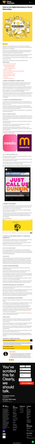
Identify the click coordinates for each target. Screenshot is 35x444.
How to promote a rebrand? (8, 346)
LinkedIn (21, 409)
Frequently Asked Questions (9, 78)
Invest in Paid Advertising (8, 72)
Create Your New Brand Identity (9, 65)
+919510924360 (5, 400)
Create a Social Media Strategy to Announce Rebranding (14, 71)
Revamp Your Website (8, 69)
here (11, 218)
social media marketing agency (25, 245)
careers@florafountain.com (7, 401)
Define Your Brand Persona (10, 66)
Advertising (14, 410)
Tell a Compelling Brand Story (10, 68)
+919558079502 (5, 396)
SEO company (7, 279)
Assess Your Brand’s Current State (10, 63)
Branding (14, 409)
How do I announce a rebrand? (8, 348)
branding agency (6, 119)
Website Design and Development (15, 413)
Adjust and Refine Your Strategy (9, 75)
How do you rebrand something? (9, 340)
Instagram (22, 407)
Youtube (21, 412)
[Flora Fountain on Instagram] (30, 2)
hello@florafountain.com (15, 331)
